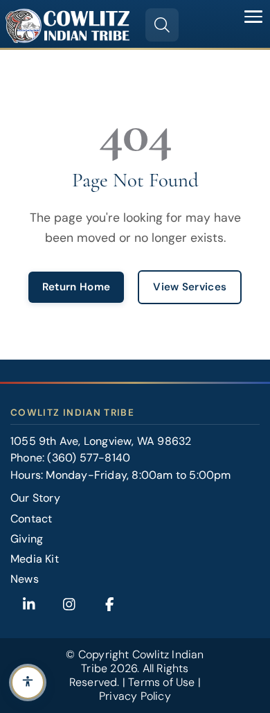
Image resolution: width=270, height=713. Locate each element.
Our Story (35, 498)
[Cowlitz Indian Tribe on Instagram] (69, 604)
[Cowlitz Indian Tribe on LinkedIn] (29, 604)
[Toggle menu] (253, 16)
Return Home (76, 287)
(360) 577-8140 (88, 457)
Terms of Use (161, 682)
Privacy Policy (135, 696)
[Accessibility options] (27, 682)
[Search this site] (162, 25)
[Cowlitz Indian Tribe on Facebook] (109, 604)
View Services (189, 287)
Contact (31, 518)
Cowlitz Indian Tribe (142, 661)
